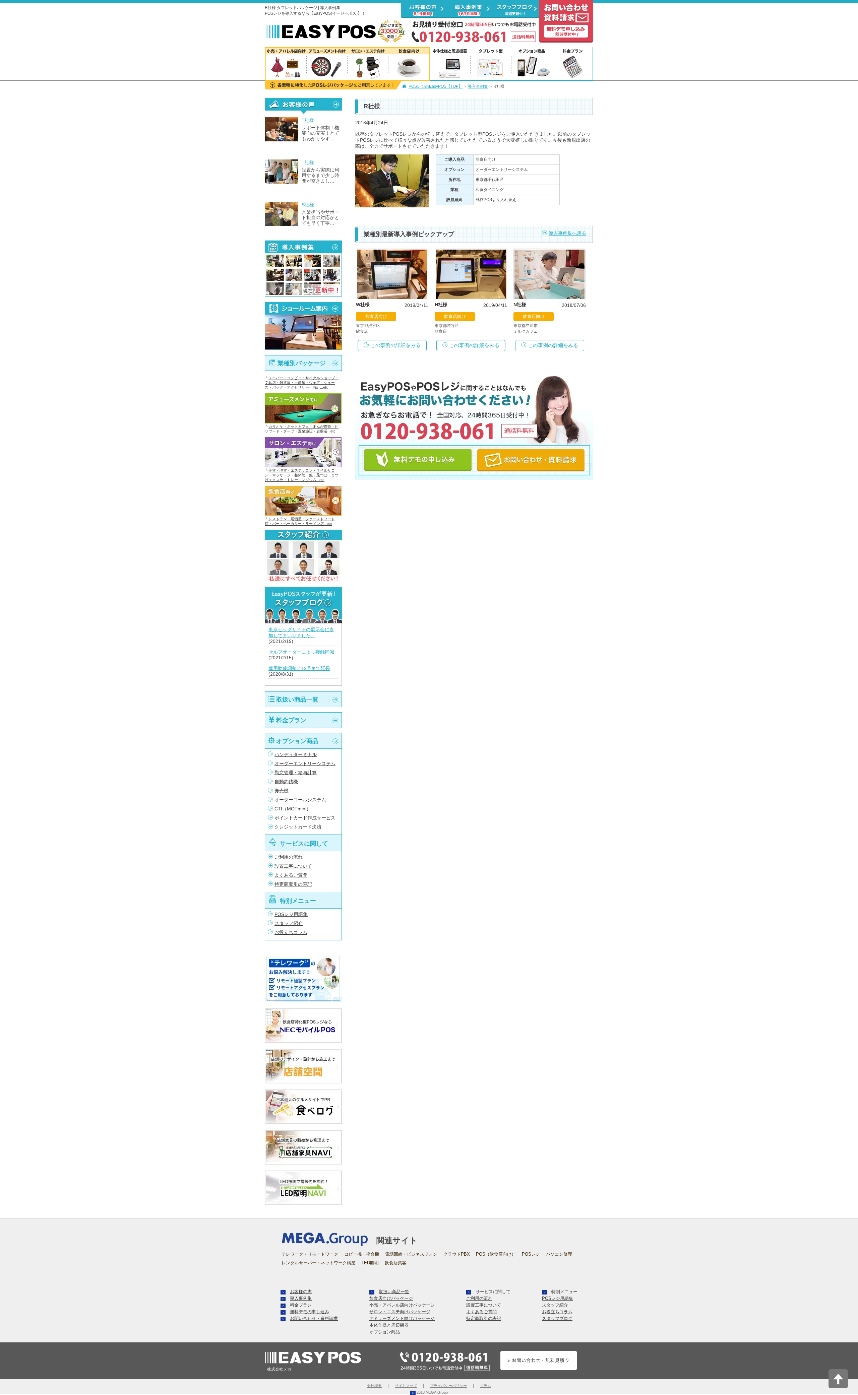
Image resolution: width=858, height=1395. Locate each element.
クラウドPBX (456, 1254)
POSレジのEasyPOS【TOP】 (436, 86)
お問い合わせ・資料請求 (314, 1318)
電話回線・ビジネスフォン (411, 1254)
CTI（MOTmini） (292, 808)
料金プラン (291, 720)
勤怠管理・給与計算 (295, 772)
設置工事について (293, 866)
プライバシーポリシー (448, 1386)
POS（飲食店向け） (496, 1254)
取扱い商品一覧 (297, 699)
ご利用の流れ (288, 857)
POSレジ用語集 (291, 914)
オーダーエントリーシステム (304, 763)
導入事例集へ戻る (567, 233)
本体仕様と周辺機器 (389, 1325)
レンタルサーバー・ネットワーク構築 (319, 1262)
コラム (485, 1386)
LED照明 (370, 1262)
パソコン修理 (559, 1254)
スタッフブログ (557, 1318)
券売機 (281, 790)
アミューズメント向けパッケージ (402, 1318)
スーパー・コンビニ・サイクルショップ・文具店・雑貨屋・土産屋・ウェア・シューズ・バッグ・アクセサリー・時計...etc (302, 382)
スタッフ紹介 (288, 923)
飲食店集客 (396, 1262)
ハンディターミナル (295, 754)
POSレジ (531, 1254)
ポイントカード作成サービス (304, 817)
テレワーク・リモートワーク (310, 1254)
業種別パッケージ (302, 363)
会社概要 (374, 1386)
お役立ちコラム (290, 932)
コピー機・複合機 (361, 1254)
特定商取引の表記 (293, 884)
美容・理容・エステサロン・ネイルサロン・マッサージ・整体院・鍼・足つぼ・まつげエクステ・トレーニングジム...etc (302, 475)
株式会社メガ (279, 1369)
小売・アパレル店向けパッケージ (402, 1305)
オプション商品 (297, 740)
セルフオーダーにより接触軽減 (301, 652)
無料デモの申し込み (309, 1311)
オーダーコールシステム (300, 799)
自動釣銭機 (286, 781)
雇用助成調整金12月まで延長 (299, 668)
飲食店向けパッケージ (391, 1298)
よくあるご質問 (290, 875)
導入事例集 (478, 86)
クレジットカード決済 (297, 826)
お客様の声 (301, 1291)
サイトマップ (406, 1386)
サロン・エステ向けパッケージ (399, 1311)
